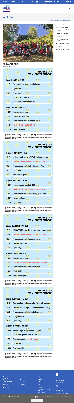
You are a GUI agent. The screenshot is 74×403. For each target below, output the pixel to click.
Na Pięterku (40, 387)
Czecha (21, 378)
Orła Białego (22, 384)
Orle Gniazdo (41, 383)
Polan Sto (40, 386)
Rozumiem (37, 400)
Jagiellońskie (5, 378)
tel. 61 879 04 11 (59, 392)
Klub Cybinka (41, 379)
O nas (57, 379)
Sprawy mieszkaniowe (60, 380)
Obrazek (6, 66)
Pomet (4, 383)
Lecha (21, 376)
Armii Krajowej (6, 384)
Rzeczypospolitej (6, 387)
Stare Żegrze (22, 381)
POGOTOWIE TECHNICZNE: (52, 2)
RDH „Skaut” (40, 390)
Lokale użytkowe (59, 382)
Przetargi (57, 383)
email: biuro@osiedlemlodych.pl (26, 1)
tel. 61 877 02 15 (66, 2)
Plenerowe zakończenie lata (62, 39)
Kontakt (57, 386)
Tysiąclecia (22, 379)
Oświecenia (5, 379)
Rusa (21, 386)
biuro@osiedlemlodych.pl (63, 393)
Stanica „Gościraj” (42, 392)
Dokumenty (58, 385)
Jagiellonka (40, 378)
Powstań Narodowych (7, 381)
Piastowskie (5, 376)
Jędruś (39, 381)
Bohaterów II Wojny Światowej (9, 386)
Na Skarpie (40, 376)
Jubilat (39, 384)
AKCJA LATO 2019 (10, 64)
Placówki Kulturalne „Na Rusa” (44, 389)
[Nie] (72, 398)
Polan (21, 383)
